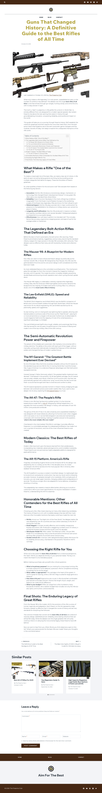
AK (44, 403)
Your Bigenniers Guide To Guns (50, 681)
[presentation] (24, 669)
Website (65, 736)
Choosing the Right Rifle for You (36, 157)
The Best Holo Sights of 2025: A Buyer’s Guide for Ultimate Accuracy (67, 644)
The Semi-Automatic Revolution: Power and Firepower (43, 146)
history (56, 391)
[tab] (49, 694)
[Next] (88, 677)
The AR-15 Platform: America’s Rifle (38, 153)
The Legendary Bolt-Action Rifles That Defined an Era (42, 140)
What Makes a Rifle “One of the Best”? (37, 138)
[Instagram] (94, 2)
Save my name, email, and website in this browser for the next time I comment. (47, 741)
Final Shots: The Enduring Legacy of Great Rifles (40, 159)
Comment (26, 716)
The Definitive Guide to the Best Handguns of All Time (32, 644)
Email (44, 736)
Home (41, 17)
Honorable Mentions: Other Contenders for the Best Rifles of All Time (47, 155)
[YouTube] (87, 2)
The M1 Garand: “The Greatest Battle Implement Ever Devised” (45, 148)
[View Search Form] (4, 2)
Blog (49, 17)
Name (24, 736)
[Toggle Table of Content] (66, 136)
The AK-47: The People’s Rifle (36, 149)
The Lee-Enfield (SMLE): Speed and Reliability (40, 144)
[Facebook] (84, 2)
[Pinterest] (91, 2)
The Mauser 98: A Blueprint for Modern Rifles (40, 142)
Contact (59, 17)
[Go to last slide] (14, 677)
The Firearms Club (55, 95)
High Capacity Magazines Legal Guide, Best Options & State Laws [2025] (78, 682)
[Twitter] (97, 2)
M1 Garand (50, 391)
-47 (46, 403)
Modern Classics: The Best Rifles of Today (38, 151)
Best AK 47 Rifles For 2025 (23, 680)
